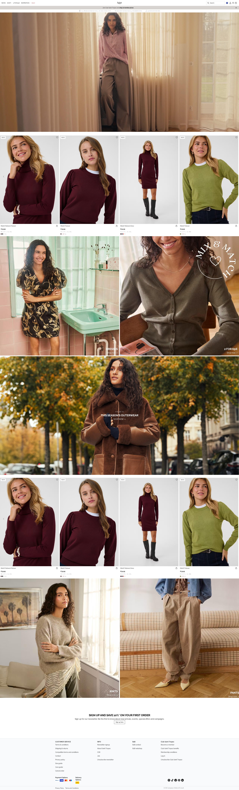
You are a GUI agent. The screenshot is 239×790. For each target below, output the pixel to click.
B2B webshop (137, 748)
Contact (58, 756)
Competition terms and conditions (67, 752)
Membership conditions (169, 752)
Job (98, 756)
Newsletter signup (103, 745)
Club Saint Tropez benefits (170, 748)
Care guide (59, 767)
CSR (98, 752)
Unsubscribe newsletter (105, 760)
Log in (163, 756)
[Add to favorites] (57, 137)
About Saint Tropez (104, 748)
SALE (33, 3)
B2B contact (136, 745)
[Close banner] (236, 7)
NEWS (3, 3)
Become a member (167, 745)
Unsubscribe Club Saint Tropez (171, 760)
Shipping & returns (61, 748)
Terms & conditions (61, 745)
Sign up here (119, 722)
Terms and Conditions (72, 788)
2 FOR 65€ (16, 3)
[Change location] (227, 2)
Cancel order (59, 771)
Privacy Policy (59, 788)
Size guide (58, 763)
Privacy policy (60, 760)
